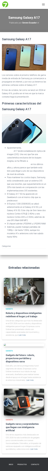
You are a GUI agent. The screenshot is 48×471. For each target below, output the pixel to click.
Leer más (22, 335)
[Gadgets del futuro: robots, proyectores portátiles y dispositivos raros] (14, 345)
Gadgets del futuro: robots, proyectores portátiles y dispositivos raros (20, 358)
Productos (22, 464)
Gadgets (17, 246)
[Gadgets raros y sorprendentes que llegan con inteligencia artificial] (24, 402)
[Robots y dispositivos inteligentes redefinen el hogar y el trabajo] (24, 291)
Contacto (35, 464)
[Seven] (6, 4)
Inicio (11, 464)
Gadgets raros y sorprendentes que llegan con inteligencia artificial (22, 427)
